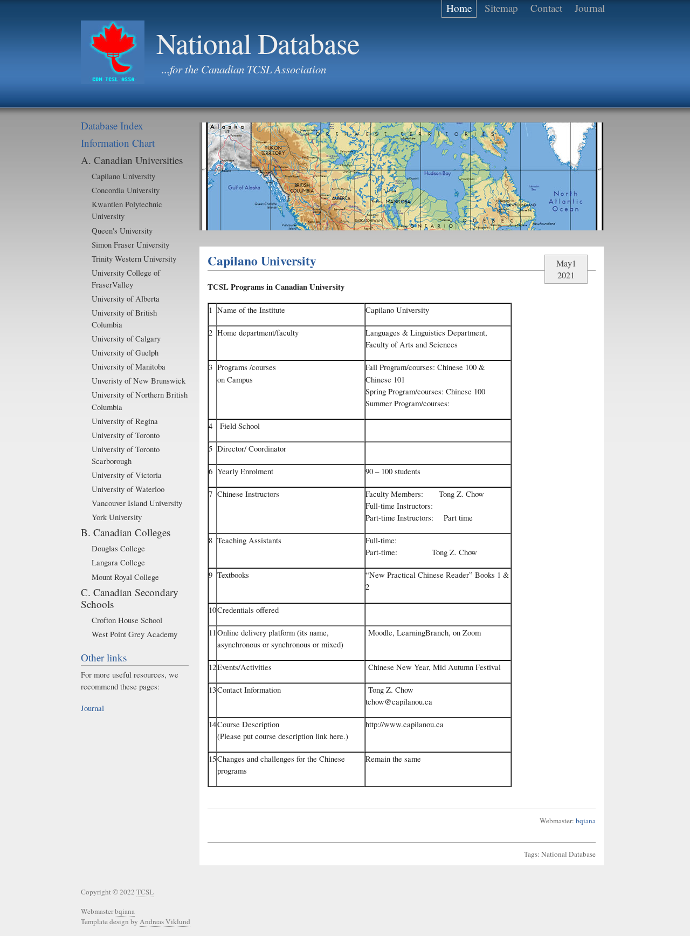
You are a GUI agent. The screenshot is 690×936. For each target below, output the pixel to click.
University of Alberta (126, 298)
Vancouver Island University (137, 502)
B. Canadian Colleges (125, 532)
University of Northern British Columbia (140, 400)
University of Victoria (127, 474)
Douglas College (118, 548)
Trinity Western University (134, 258)
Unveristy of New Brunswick (138, 380)
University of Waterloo (128, 488)
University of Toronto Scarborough (126, 454)
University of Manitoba (128, 366)
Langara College (118, 562)
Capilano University (123, 175)
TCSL (145, 892)
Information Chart (118, 142)
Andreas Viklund (165, 921)
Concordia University (126, 190)
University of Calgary (126, 338)
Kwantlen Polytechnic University (127, 210)
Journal (92, 707)
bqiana (586, 820)
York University (117, 516)
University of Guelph (125, 352)
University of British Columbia (124, 318)
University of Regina (125, 420)
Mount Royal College (125, 576)
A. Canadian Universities (132, 160)
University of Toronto (126, 434)
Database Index (112, 125)
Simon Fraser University (130, 244)
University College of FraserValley (126, 278)
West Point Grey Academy (134, 633)
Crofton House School (127, 619)
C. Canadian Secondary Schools (129, 598)
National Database (258, 43)
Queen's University (122, 230)
